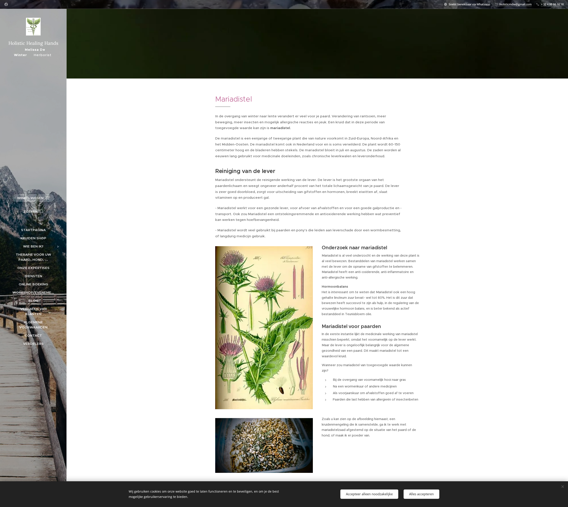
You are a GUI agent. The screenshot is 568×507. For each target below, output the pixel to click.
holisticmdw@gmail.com (515, 4)
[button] (33, 211)
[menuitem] (33, 229)
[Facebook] (6, 4)
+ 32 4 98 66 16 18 (552, 4)
